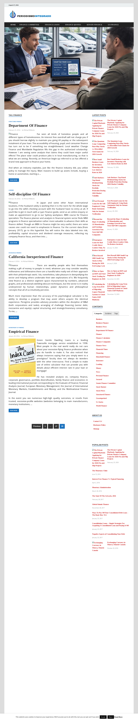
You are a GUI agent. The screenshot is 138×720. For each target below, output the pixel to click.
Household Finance (15, 253)
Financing (99, 353)
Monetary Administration (101, 487)
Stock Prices (100, 391)
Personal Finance (102, 376)
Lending (11, 190)
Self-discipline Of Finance (29, 194)
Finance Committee (29, 25)
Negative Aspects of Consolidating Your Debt (108, 534)
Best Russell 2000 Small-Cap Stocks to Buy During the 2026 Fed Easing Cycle (117, 257)
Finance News (101, 345)
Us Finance (113, 25)
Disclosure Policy (99, 425)
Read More (13, 179)
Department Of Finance (28, 125)
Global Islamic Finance (100, 504)
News (98, 372)
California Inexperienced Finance (36, 257)
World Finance (101, 406)
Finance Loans (52, 25)
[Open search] (128, 24)
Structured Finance (15, 121)
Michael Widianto (29, 130)
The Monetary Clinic (99, 471)
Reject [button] (111, 717)
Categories (98, 313)
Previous (37, 426)
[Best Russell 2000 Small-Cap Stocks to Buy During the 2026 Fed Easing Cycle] (99, 256)
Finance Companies (103, 342)
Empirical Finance (24, 331)
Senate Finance (94, 25)
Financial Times (102, 349)
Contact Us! (97, 421)
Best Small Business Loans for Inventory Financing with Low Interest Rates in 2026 (118, 161)
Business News (101, 327)
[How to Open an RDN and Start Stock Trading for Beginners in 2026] (99, 271)
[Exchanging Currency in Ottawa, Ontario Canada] (99, 543)
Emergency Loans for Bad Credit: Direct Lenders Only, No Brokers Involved (117, 242)
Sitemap (96, 429)
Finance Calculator (103, 338)
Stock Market (101, 387)
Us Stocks (99, 402)
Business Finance (102, 323)
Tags (116, 313)
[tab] (98, 313)
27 (56, 426)
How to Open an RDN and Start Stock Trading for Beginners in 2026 (117, 273)
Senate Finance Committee (106, 383)
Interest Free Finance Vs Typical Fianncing (108, 479)
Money (98, 368)
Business (99, 319)
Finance (99, 334)
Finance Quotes (73, 25)
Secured (99, 379)
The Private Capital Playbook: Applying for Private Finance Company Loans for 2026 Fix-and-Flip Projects (117, 124)
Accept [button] (103, 717)
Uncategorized (101, 398)
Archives (108, 313)
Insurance (99, 361)
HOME (13, 25)
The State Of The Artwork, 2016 (104, 496)
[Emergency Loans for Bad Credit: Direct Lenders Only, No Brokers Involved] (99, 240)
